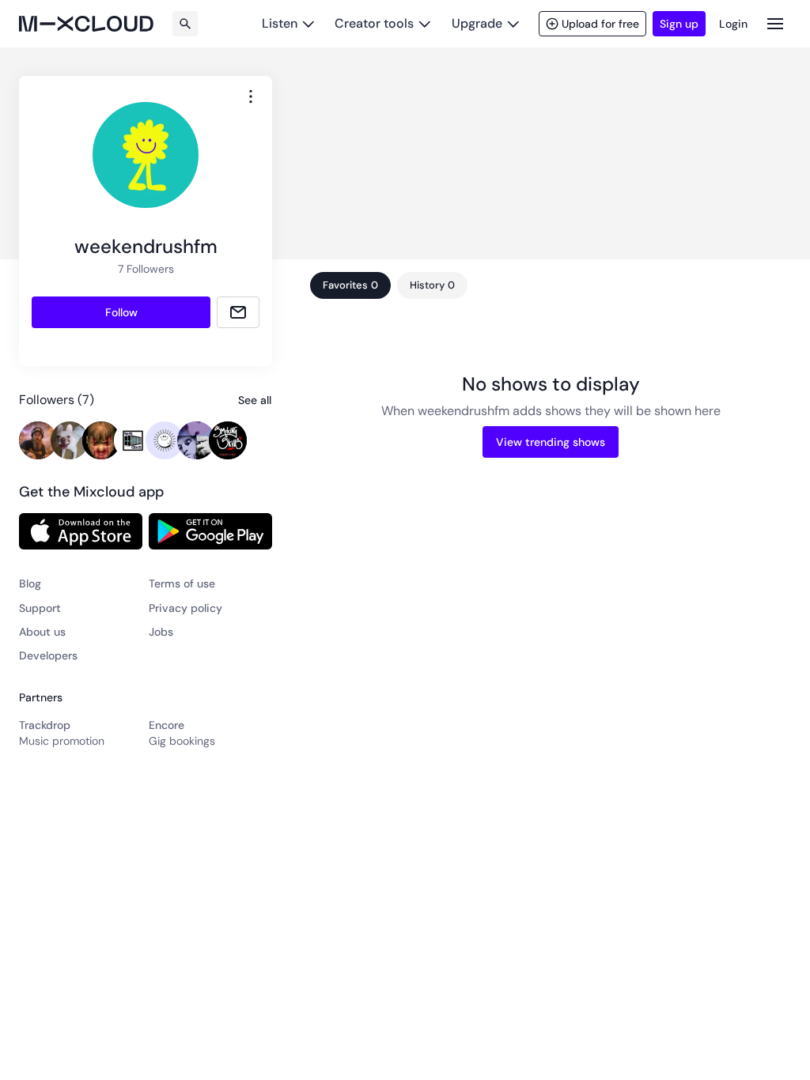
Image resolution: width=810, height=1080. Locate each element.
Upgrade (477, 23)
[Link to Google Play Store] (210, 531)
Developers (48, 655)
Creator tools (374, 23)
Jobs (161, 632)
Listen (279, 23)
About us (42, 632)
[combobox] (250, 96)
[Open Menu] (775, 23)
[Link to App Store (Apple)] (80, 531)
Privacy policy (185, 608)
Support (40, 608)
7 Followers (146, 269)
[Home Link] (86, 24)
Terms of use (182, 583)
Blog (30, 583)
